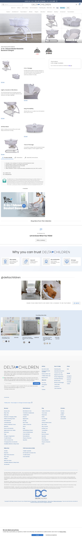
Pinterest (69, 379)
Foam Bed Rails (26, 434)
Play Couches (45, 426)
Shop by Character (27, 438)
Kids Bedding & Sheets (28, 430)
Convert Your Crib (58, 373)
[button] (23, 204)
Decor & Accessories (8, 428)
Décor (24, 426)
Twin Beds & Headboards (28, 413)
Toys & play (44, 413)
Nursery (8, 11)
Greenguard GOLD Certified (46, 371)
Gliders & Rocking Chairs (9, 418)
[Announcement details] (31, 403)
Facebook (69, 378)
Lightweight (63, 416)
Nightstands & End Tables (9, 430)
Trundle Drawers (7, 438)
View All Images (70, 39)
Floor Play (44, 438)
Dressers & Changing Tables (10, 416)
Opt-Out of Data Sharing (42, 501)
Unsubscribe (6, 397)
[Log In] (76, 4)
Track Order (57, 384)
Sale (68, 7)
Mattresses (49, 11)
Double (62, 414)
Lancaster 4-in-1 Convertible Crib (6, 338)
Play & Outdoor (23, 11)
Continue (36, 383)
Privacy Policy (34, 501)
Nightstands (25, 418)
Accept (37, 535)
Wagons (36, 11)
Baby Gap (6, 414)
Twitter (68, 383)
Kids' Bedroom (15, 11)
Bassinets (6, 426)
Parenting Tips (42, 7)
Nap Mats (25, 440)
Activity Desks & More (46, 422)
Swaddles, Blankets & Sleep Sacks (11, 443)
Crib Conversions (33, 7)
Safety (18, 7)
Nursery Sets (7, 411)
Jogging (62, 413)
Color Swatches (57, 388)
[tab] (7, 157)
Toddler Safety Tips (46, 375)
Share (76, 39)
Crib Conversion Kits (8, 440)
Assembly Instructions (59, 371)
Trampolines (44, 430)
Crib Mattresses (7, 422)
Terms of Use (50, 501)
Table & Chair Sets (27, 424)
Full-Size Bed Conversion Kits (29, 452)
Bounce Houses (45, 434)
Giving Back (44, 384)
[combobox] (12, 4)
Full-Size (62, 411)
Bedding (56, 11)
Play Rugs (44, 432)
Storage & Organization (9, 436)
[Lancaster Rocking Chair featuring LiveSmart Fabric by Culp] (51, 326)
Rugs (5, 434)
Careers (43, 389)
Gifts (54, 7)
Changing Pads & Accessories (10, 442)
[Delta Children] (22, 367)
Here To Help (25, 7)
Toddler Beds (26, 414)
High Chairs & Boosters (9, 454)
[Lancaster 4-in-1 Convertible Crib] (10, 326)
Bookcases (6, 432)
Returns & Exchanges (59, 382)
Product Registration (58, 376)
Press (43, 386)
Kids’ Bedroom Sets (27, 411)
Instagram (69, 376)
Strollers (30, 11)
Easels (43, 416)
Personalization (71, 11)
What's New (49, 7)
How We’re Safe (45, 369)
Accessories (62, 11)
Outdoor (44, 420)
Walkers (6, 458)
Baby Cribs (6, 413)
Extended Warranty (58, 378)
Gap (57, 8)
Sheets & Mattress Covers (10, 424)
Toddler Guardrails (27, 450)
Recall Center (45, 377)
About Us (13, 7)
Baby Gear (43, 11)
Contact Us (56, 386)
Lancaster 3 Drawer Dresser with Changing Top (27, 338)
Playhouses (44, 414)
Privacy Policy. (63, 531)
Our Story (44, 382)
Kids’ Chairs (25, 422)
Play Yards (6, 456)
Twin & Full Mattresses (28, 432)
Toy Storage (44, 418)
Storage (24, 420)
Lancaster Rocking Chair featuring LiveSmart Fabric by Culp (47, 339)
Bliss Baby (62, 7)
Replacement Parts (58, 374)
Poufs (43, 443)
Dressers (25, 416)
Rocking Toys (45, 428)
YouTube (69, 381)
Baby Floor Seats (7, 460)
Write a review (40, 240)
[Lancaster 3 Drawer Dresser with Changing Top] (30, 326)
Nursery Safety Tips (46, 373)
